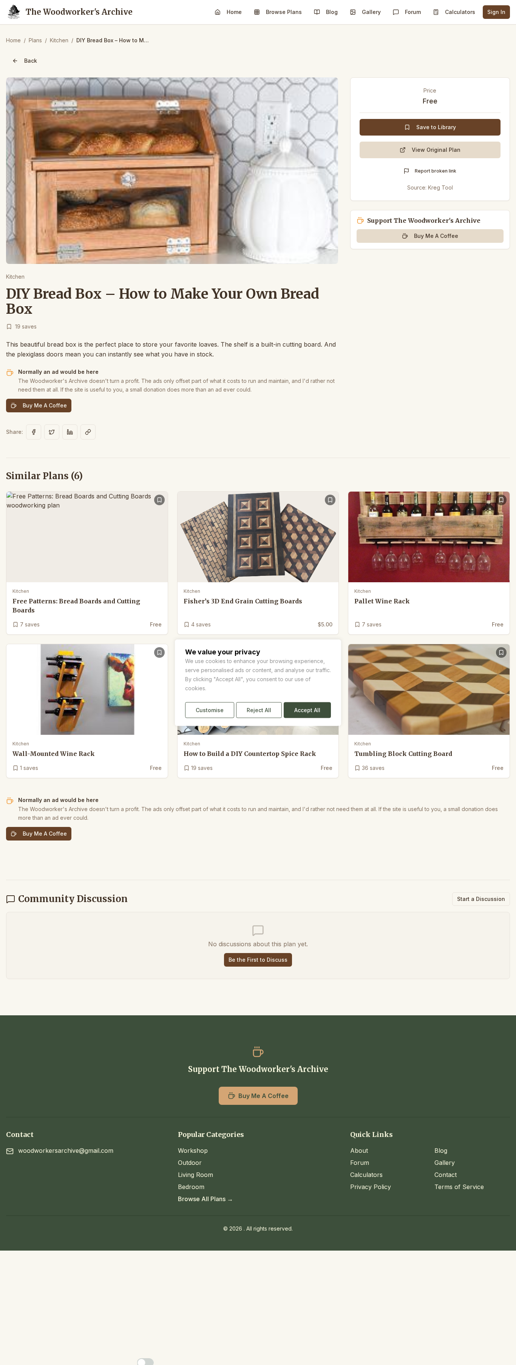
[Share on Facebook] (33, 432)
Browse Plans (284, 12)
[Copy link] (88, 432)
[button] (172, 170)
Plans (35, 40)
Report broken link (435, 171)
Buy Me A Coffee (45, 405)
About (359, 1150)
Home (234, 12)
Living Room (195, 1174)
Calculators (460, 12)
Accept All (307, 709)
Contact (445, 1174)
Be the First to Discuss (258, 959)
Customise (210, 709)
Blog (332, 12)
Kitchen (59, 40)
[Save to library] (159, 500)
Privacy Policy (370, 1187)
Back (30, 60)
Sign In (496, 12)
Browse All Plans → (205, 1199)
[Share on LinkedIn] (69, 432)
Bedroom (191, 1187)
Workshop (193, 1150)
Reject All (259, 709)
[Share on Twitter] (51, 432)
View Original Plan (436, 150)
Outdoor (190, 1162)
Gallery (371, 12)
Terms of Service (459, 1187)
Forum (413, 12)
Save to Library (436, 127)
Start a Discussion (481, 899)
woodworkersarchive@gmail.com (65, 1150)
